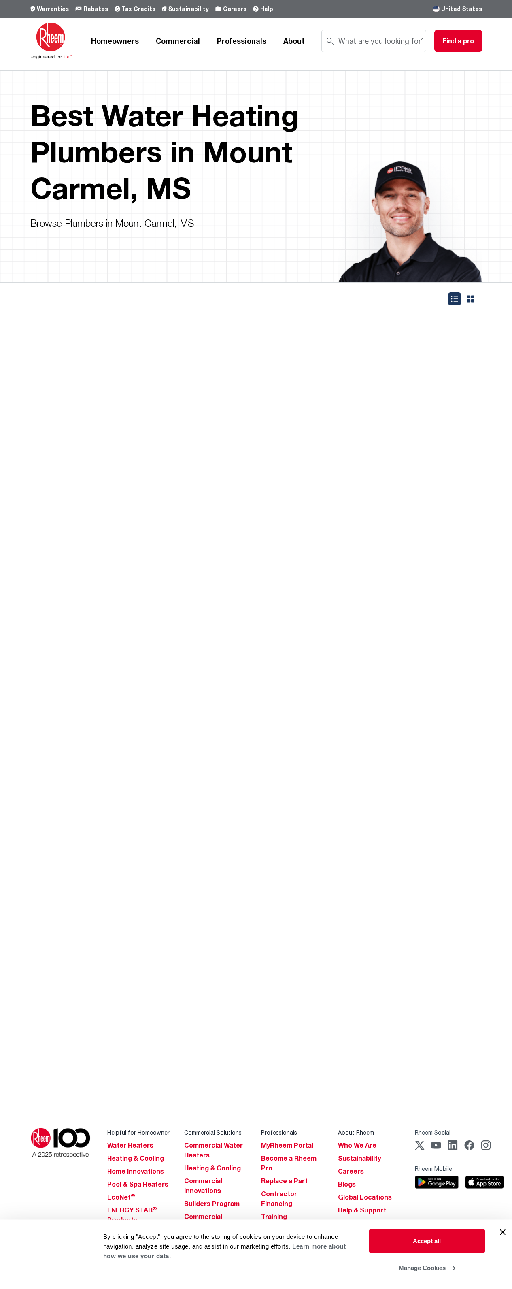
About (294, 40)
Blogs (347, 1184)
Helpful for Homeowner (138, 1132)
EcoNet (121, 1197)
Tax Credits (138, 8)
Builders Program (212, 1204)
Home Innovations (135, 1171)
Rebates (95, 8)
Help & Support (362, 1210)
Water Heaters (130, 1145)
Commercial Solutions (213, 1132)
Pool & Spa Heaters (137, 1184)
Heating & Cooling (135, 1158)
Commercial (178, 40)
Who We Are (357, 1145)
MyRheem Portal (287, 1145)
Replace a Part (284, 1181)
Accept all (427, 1241)
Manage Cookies (422, 1267)
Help (266, 8)
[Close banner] (503, 1232)
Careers (234, 8)
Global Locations (365, 1197)
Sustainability (188, 8)
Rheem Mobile (433, 1168)
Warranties (53, 8)
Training (274, 1216)
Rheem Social (432, 1132)
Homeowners (115, 40)
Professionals (241, 40)
